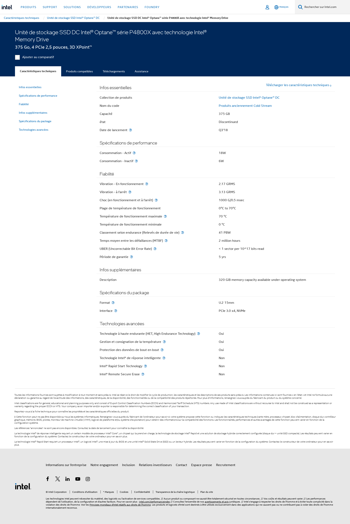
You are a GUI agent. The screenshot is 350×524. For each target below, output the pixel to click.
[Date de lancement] (130, 130)
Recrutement (225, 465)
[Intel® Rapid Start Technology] (145, 366)
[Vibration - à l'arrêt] (130, 192)
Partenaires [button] (128, 7)
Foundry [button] (152, 7)
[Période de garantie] (131, 257)
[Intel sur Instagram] (87, 479)
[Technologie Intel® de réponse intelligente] (164, 358)
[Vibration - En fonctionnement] (146, 184)
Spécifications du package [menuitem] (35, 121)
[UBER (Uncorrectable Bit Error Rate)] (155, 248)
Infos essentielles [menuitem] (30, 87)
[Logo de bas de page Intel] (23, 486)
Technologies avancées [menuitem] (33, 130)
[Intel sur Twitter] (57, 479)
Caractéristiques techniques (38, 71)
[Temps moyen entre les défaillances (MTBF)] (166, 240)
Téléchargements (114, 71)
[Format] (113, 302)
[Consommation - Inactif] (136, 161)
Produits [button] (28, 7)
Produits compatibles (79, 71)
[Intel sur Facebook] (47, 479)
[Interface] (115, 310)
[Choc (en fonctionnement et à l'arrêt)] (156, 200)
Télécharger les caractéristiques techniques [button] (297, 85)
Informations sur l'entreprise (66, 465)
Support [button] (50, 7)
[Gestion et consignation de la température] (164, 341)
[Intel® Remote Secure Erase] (143, 374)
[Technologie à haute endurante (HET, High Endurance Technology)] (198, 333)
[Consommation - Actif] (134, 153)
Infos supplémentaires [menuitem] (33, 112)
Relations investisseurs (155, 465)
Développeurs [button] (99, 7)
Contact (181, 465)
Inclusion (128, 465)
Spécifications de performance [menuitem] (38, 95)
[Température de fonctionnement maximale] (165, 216)
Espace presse (201, 465)
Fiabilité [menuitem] (24, 104)
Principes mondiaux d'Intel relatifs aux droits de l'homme (120, 504)
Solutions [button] (72, 7)
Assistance (141, 71)
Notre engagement (104, 465)
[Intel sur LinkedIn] (67, 479)
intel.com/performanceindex (154, 501)
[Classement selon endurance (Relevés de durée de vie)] (182, 232)
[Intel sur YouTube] (77, 479)
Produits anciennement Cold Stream (245, 106)
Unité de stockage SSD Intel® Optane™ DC (249, 98)
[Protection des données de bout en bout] (162, 350)
